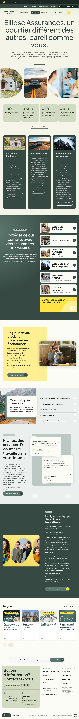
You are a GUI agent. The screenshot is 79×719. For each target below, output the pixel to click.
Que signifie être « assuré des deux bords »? (53, 421)
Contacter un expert (16, 375)
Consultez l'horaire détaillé (10, 700)
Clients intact (70, 6)
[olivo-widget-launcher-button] (75, 715)
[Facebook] (24, 685)
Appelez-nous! (39, 63)
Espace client (66, 679)
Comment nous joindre (13, 685)
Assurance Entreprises (49, 96)
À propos (46, 675)
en (74, 12)
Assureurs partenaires (50, 694)
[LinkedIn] (28, 685)
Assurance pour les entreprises (64, 203)
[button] (75, 2)
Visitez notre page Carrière (56, 589)
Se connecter (66, 671)
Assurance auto (18, 70)
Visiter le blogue (69, 606)
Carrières (53, 6)
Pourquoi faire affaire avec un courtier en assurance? (56, 398)
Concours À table (48, 679)
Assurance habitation (11, 195)
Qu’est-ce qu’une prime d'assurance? (51, 404)
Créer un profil (66, 675)
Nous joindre (26, 6)
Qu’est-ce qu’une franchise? (48, 409)
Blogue (34, 6)
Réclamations (24, 12)
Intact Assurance (66, 690)
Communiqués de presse (51, 671)
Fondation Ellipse (43, 6)
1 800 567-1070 (9, 696)
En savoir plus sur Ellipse (39, 127)
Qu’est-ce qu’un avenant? (48, 415)
